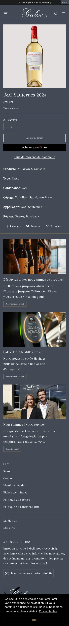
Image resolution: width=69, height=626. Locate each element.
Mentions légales (14, 485)
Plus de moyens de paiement (34, 157)
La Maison (10, 520)
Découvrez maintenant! (15, 304)
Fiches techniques (15, 492)
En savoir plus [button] (48, 611)
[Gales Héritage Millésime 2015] (34, 329)
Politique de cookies (16, 499)
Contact (8, 478)
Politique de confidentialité (21, 506)
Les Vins (9, 527)
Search (7, 471)
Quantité (10, 120)
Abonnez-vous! (17, 542)
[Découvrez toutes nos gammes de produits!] (34, 256)
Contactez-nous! (12, 449)
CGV (6, 464)
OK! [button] (34, 620)
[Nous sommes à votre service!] (34, 402)
